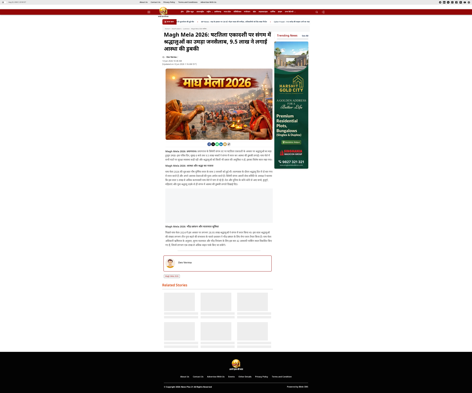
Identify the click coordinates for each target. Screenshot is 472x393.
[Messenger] (448, 2)
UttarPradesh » (177, 29)
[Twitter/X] (460, 2)
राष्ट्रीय (209, 12)
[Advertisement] (219, 206)
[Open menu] (150, 12)
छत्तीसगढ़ (217, 12)
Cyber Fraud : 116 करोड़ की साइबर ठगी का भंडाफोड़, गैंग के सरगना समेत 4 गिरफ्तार (259, 22)
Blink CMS (303, 387)
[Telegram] (440, 2)
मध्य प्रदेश (227, 12)
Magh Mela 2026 (171, 276)
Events (231, 377)
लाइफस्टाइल (263, 12)
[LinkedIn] (444, 2)
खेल (254, 12)
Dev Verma (172, 57)
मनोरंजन (247, 12)
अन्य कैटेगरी (289, 12)
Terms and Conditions (187, 2)
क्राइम (280, 12)
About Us (144, 2)
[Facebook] (456, 2)
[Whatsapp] (217, 144)
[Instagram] (469, 2)
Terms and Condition (282, 377)
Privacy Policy (169, 2)
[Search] (317, 12)
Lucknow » (186, 29)
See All (305, 36)
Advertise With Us (208, 2)
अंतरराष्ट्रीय (200, 12)
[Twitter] (213, 144)
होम (182, 12)
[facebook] (209, 144)
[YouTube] (465, 2)
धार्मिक (272, 12)
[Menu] (323, 12)
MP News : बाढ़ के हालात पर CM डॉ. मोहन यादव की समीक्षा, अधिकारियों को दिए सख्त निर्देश (189, 22)
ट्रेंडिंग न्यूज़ (190, 12)
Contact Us (155, 2)
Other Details (244, 377)
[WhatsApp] (452, 2)
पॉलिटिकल (237, 12)
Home (167, 29)
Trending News (287, 36)
